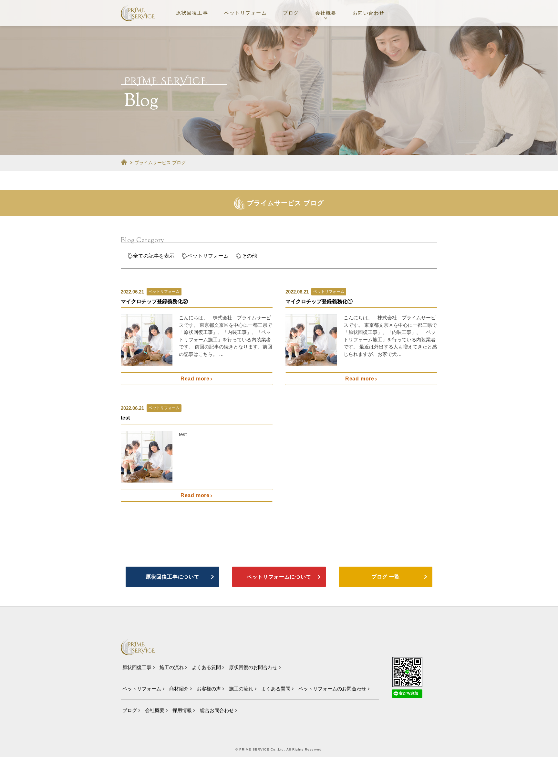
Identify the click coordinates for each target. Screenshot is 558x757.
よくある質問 (206, 667)
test (125, 418)
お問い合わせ (369, 13)
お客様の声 (209, 688)
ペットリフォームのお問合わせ (332, 688)
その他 (249, 256)
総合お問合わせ (217, 710)
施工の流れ (172, 667)
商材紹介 (179, 688)
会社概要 (325, 13)
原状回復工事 (192, 13)
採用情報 (182, 710)
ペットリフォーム (245, 13)
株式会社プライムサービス (138, 13)
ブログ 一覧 (385, 577)
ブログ (291, 13)
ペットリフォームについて (279, 577)
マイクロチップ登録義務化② (154, 301)
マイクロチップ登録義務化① (319, 301)
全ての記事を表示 (153, 256)
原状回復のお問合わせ (253, 667)
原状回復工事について (172, 577)
